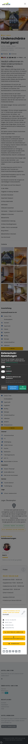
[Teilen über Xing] (16, 652)
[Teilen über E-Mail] (4, 652)
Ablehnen (4, 388)
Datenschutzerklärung (12, 362)
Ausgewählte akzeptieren (13, 387)
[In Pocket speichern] (13, 652)
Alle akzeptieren (23, 387)
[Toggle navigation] (25, 4)
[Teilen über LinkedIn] (19, 652)
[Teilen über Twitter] (7, 652)
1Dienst (8, 369)
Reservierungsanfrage (14, 638)
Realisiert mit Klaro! (22, 391)
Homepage (15, 643)
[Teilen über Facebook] (10, 652)
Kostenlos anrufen (15, 632)
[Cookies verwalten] (1, 742)
